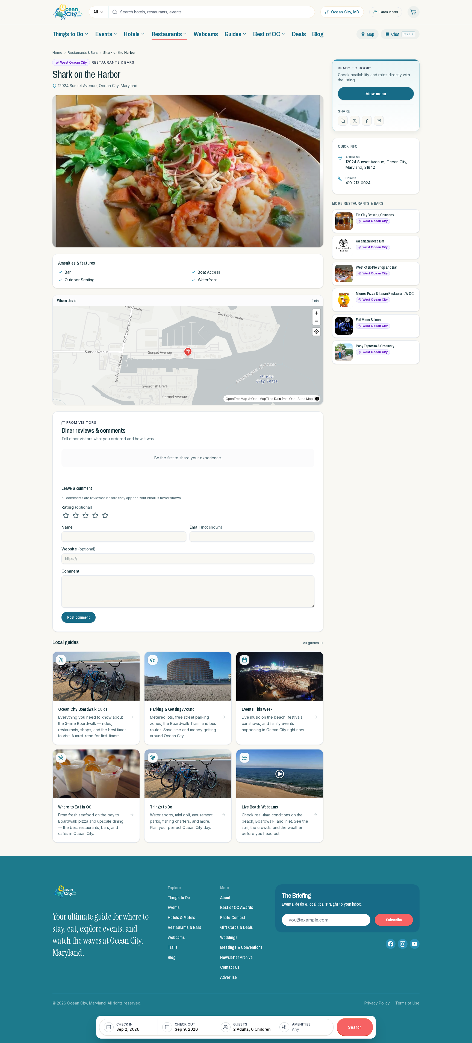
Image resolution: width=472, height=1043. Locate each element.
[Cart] (414, 12)
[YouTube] (415, 944)
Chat (402, 34)
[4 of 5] (95, 515)
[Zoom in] (316, 313)
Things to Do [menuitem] (67, 33)
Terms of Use (407, 1003)
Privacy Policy (377, 1003)
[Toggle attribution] (317, 398)
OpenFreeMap (236, 398)
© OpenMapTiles (260, 398)
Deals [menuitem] (299, 33)
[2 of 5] (75, 515)
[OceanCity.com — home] (65, 893)
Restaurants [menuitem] (167, 33)
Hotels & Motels (181, 917)
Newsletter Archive (236, 957)
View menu (376, 93)
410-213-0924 (358, 182)
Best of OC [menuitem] (266, 33)
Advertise (228, 977)
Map (370, 34)
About (225, 897)
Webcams (176, 937)
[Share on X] (355, 121)
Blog (172, 957)
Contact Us (230, 967)
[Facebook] (391, 944)
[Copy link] (343, 121)
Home (57, 53)
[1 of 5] (65, 515)
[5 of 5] (105, 515)
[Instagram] (403, 944)
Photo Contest (232, 917)
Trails (172, 947)
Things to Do (179, 897)
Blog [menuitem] (318, 33)
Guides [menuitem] (233, 33)
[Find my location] (316, 332)
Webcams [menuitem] (206, 33)
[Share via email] (379, 121)
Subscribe (394, 919)
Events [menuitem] (103, 33)
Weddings (228, 937)
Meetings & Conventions (241, 947)
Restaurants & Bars (83, 53)
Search (355, 1027)
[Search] (114, 12)
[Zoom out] (316, 321)
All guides (311, 643)
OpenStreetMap (301, 398)
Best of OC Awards (236, 907)
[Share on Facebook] (367, 121)
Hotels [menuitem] (131, 33)
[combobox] (216, 12)
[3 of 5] (85, 515)
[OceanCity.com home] (67, 12)
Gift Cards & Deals (236, 927)
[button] (188, 351)
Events (173, 907)
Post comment (78, 617)
